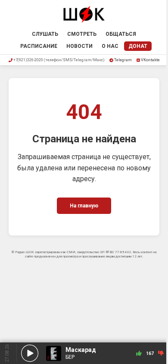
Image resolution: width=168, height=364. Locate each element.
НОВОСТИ (79, 46)
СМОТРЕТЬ (81, 34)
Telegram (123, 60)
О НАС (110, 46)
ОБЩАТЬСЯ (121, 34)
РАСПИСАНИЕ (38, 46)
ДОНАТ (137, 46)
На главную (84, 206)
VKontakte (150, 60)
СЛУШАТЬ (45, 34)
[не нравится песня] (161, 353)
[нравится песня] (139, 353)
